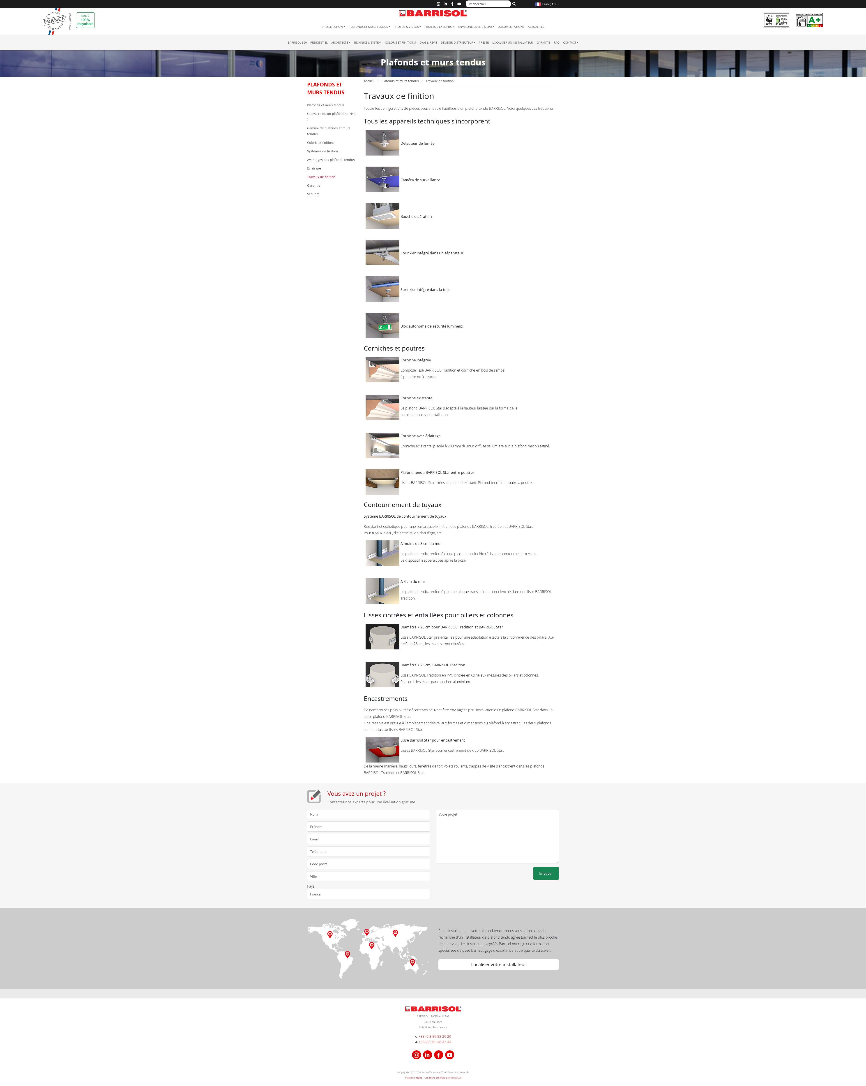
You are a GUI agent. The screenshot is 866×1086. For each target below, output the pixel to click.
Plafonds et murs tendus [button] (368, 27)
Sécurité (313, 194)
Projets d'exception (439, 27)
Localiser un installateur (512, 42)
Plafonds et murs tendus (325, 105)
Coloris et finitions (400, 42)
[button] (548, 4)
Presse (484, 42)
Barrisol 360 (297, 42)
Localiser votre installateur (498, 964)
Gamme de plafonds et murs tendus (328, 131)
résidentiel (319, 42)
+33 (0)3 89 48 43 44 (435, 1041)
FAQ (557, 42)
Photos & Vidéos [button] (406, 27)
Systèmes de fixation (322, 151)
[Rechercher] (513, 3)
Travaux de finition (321, 177)
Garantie (543, 42)
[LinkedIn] (445, 4)
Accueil (369, 81)
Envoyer (546, 873)
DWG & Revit (428, 42)
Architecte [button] (339, 42)
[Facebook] (452, 4)
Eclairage (314, 168)
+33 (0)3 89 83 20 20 (435, 1036)
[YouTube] (459, 4)
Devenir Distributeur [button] (457, 42)
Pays (310, 886)
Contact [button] (569, 42)
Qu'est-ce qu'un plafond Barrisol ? (331, 117)
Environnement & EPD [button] (475, 27)
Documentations (511, 27)
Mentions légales (413, 1077)
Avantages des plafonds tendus (331, 160)
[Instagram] (438, 4)
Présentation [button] (332, 27)
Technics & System (367, 42)
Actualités (536, 27)
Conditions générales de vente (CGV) (442, 1077)
